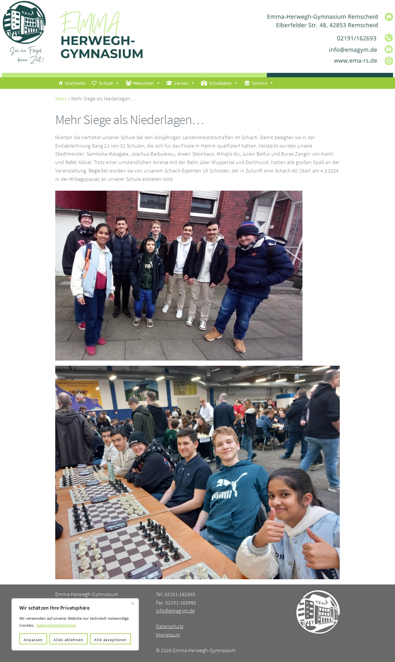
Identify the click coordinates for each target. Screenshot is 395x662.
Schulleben (220, 83)
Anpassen (33, 639)
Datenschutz (169, 626)
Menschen (143, 83)
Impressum (168, 634)
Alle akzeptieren (110, 639)
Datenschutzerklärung (56, 625)
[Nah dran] (132, 603)
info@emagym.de (175, 610)
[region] (75, 624)
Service (259, 83)
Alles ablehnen (68, 639)
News (61, 98)
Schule (106, 83)
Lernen (181, 83)
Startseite (75, 83)
